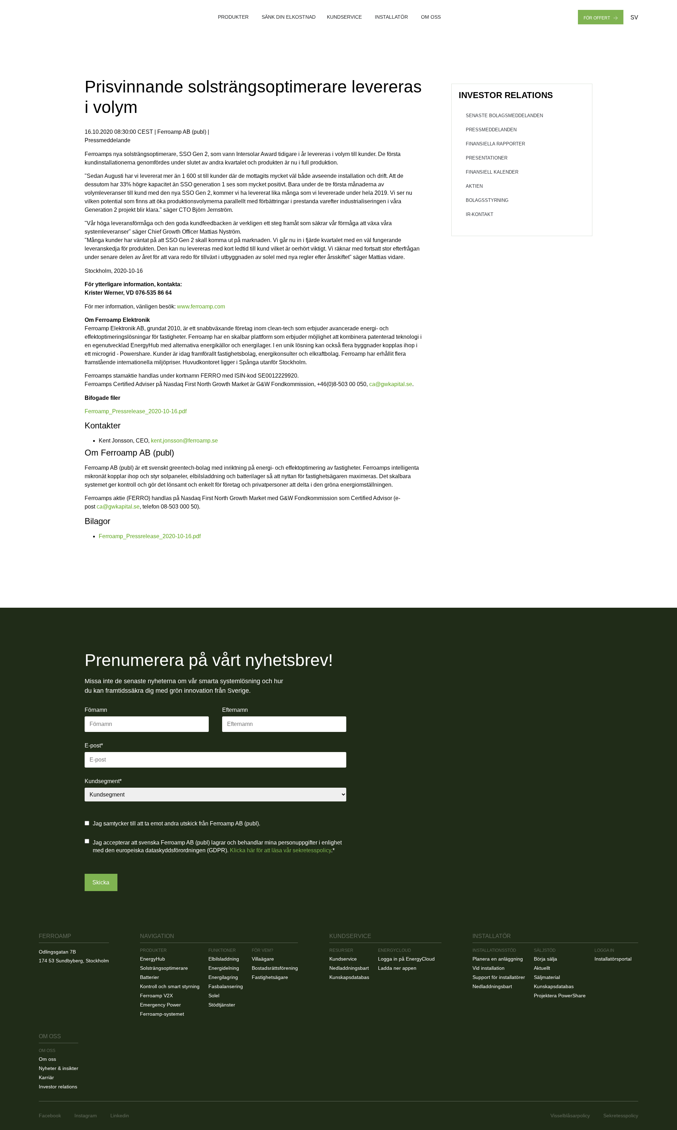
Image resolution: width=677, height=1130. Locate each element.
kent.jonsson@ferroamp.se (184, 441)
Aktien (474, 186)
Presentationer (486, 158)
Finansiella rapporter (495, 143)
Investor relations (506, 95)
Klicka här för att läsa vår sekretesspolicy (280, 850)
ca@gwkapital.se (390, 384)
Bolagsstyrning (487, 200)
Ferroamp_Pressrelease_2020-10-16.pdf (136, 411)
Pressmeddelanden (491, 129)
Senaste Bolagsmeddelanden (504, 115)
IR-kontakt (479, 214)
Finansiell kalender (492, 172)
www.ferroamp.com (201, 306)
